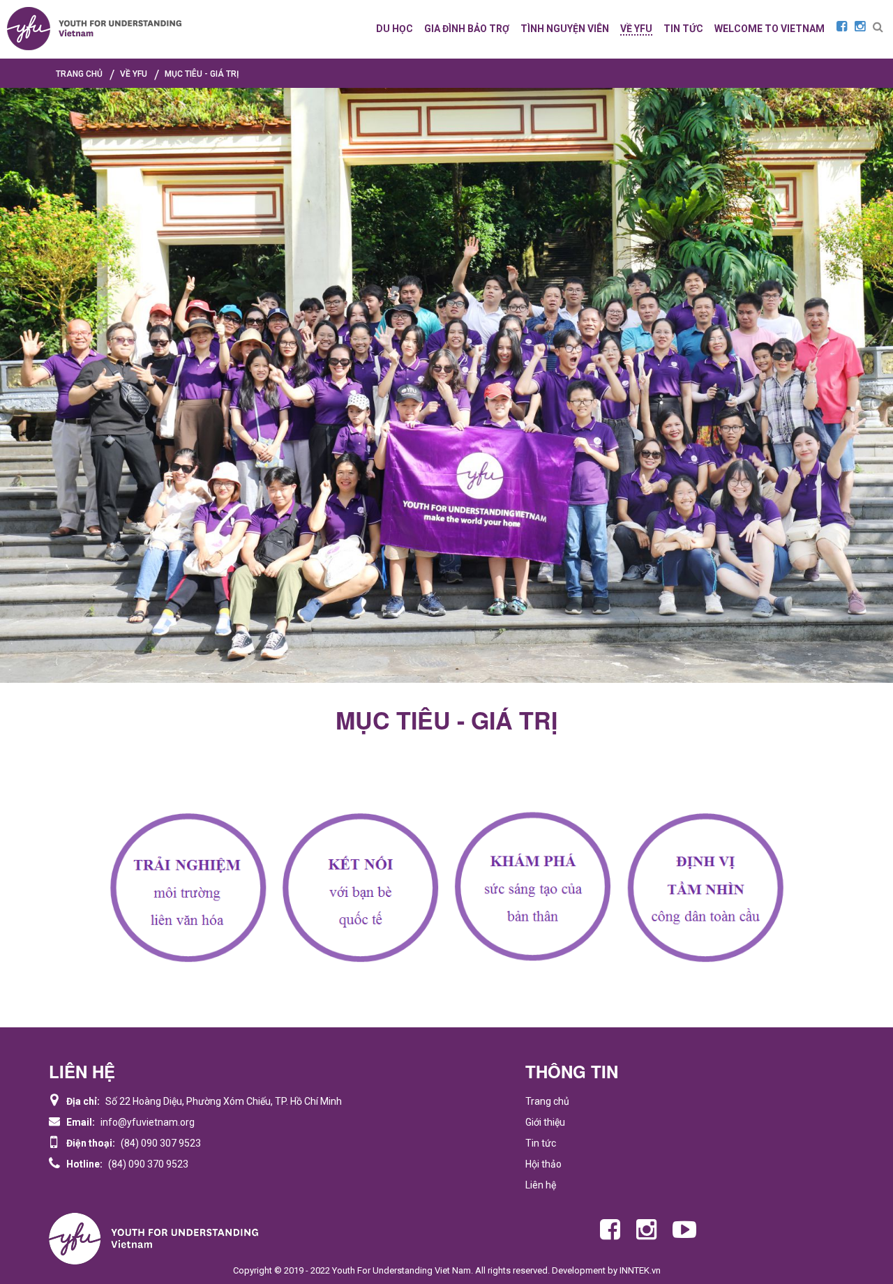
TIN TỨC (683, 28)
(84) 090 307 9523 (161, 1143)
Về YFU (636, 28)
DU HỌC (394, 28)
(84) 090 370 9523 (148, 1164)
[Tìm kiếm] (878, 27)
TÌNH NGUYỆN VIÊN (564, 28)
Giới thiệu (545, 1122)
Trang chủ (547, 1101)
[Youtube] (684, 1230)
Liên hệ (540, 1185)
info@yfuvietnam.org (147, 1122)
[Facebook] (842, 26)
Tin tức (540, 1143)
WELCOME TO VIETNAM (769, 28)
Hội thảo (543, 1164)
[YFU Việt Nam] (94, 28)
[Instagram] (860, 26)
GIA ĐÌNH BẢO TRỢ (466, 28)
